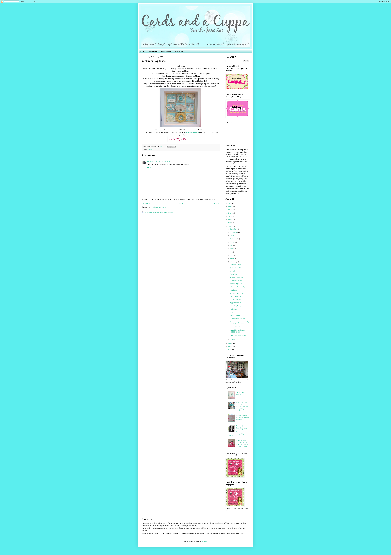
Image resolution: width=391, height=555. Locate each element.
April (232, 255)
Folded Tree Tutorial (240, 393)
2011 (229, 343)
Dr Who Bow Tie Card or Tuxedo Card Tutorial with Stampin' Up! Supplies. (242, 407)
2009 (230, 350)
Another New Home (236, 327)
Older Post (215, 203)
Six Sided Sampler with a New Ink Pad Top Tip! (242, 417)
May (231, 252)
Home (142, 51)
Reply (149, 167)
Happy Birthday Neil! (236, 277)
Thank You (233, 274)
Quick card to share (236, 268)
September (233, 239)
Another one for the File (237, 319)
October (233, 236)
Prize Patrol (233, 290)
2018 (229, 206)
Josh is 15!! (233, 271)
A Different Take (235, 265)
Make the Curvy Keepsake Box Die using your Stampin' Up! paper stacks (242, 443)
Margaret (150, 161)
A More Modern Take (237, 293)
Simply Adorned (235, 315)
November (233, 232)
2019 (229, 203)
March (232, 259)
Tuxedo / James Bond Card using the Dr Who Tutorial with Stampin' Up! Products (237, 431)
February (233, 262)
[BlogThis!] (170, 147)
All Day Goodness (235, 299)
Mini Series (179, 51)
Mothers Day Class (236, 284)
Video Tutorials (153, 51)
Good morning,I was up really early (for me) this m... (239, 323)
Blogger (204, 542)
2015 (229, 216)
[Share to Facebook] (173, 147)
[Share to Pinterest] (175, 147)
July (231, 245)
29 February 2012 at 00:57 (162, 161)
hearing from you (192, 132)
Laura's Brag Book (235, 296)
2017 (229, 210)
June (231, 249)
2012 (229, 226)
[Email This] (168, 147)
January (232, 339)
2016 (229, 213)
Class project (150, 149)
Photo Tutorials (166, 51)
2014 (229, 220)
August (232, 242)
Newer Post (146, 203)
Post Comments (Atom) (158, 207)
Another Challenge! (236, 280)
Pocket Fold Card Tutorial (238, 335)
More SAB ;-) (234, 312)
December (233, 229)
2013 (229, 223)
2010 (229, 347)
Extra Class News (235, 306)
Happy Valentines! (235, 303)
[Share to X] (171, 147)
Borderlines (233, 309)
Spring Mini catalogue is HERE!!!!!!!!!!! (237, 331)
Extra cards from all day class (239, 287)
